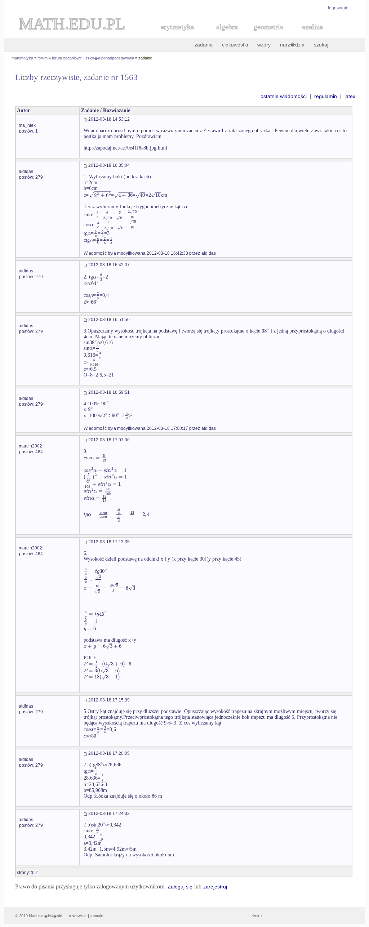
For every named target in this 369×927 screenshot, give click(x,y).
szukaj (321, 45)
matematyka (22, 58)
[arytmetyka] (177, 34)
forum (42, 58)
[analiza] (312, 34)
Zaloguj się (180, 887)
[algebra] (223, 34)
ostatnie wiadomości (284, 96)
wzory (264, 45)
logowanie (338, 7)
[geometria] (266, 34)
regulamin (325, 96)
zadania (204, 45)
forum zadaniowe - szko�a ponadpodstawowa (93, 58)
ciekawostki (235, 45)
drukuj (257, 916)
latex (349, 96)
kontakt (96, 916)
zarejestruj (215, 887)
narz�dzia (292, 45)
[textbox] (100, 195)
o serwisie (77, 916)
